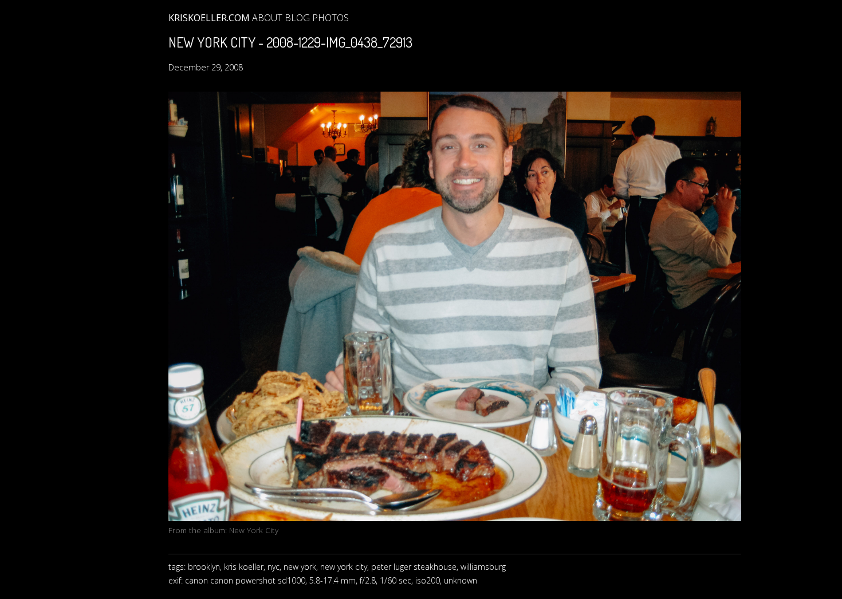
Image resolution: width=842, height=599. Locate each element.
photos (330, 17)
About (267, 17)
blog (297, 17)
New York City (253, 530)
